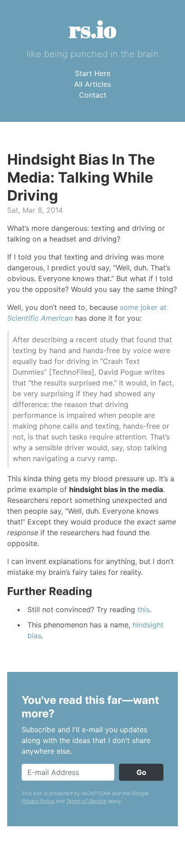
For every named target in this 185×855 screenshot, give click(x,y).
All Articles (92, 84)
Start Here (92, 73)
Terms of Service (86, 801)
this (143, 609)
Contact (92, 94)
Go (141, 772)
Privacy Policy (38, 801)
